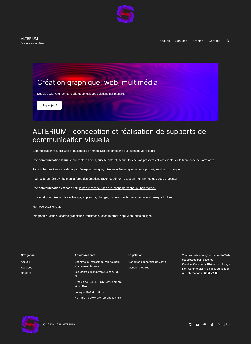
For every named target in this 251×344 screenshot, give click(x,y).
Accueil (165, 41)
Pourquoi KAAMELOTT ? (89, 292)
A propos (26, 267)
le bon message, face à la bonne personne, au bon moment (117, 188)
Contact (214, 41)
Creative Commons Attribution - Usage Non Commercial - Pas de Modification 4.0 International (206, 269)
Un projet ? (49, 105)
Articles (198, 41)
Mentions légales (138, 267)
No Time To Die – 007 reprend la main (98, 297)
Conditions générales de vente (147, 261)
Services (181, 41)
